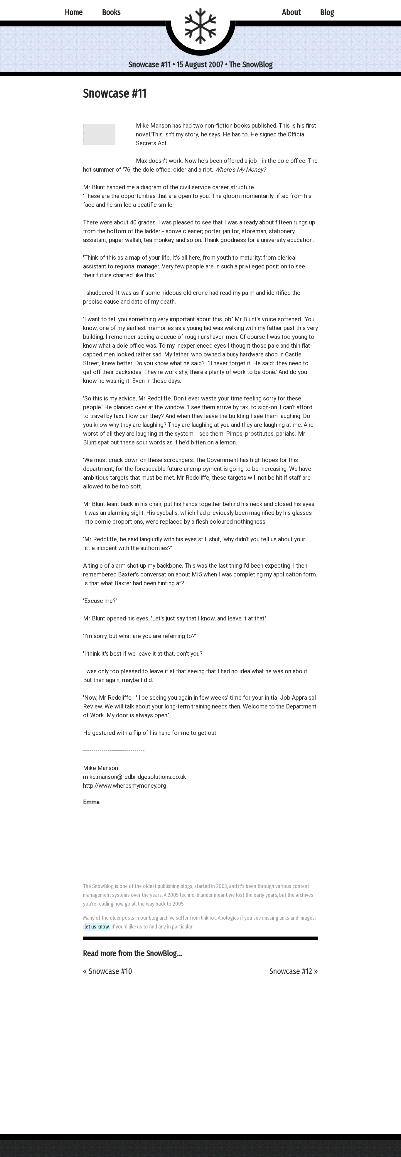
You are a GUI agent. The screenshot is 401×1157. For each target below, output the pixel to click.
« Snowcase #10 (107, 971)
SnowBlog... (164, 953)
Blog (327, 12)
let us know (97, 926)
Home (74, 12)
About (291, 12)
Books (111, 12)
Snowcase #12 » (293, 971)
